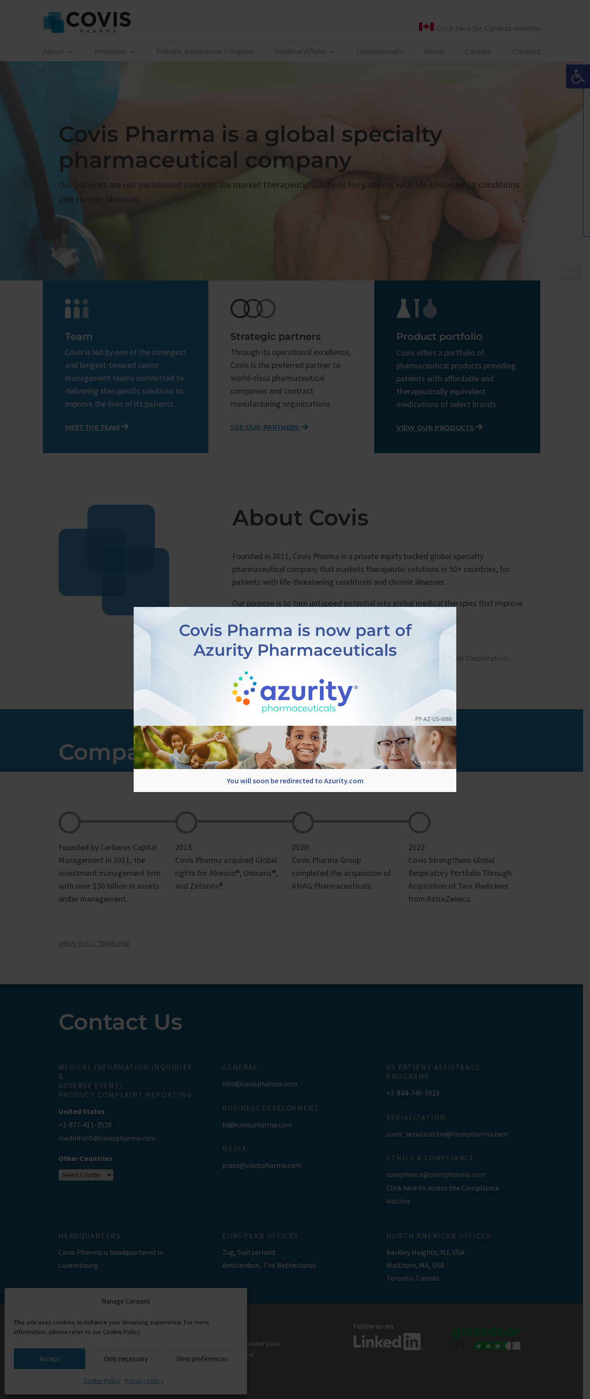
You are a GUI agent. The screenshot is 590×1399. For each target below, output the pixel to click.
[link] (295, 693)
